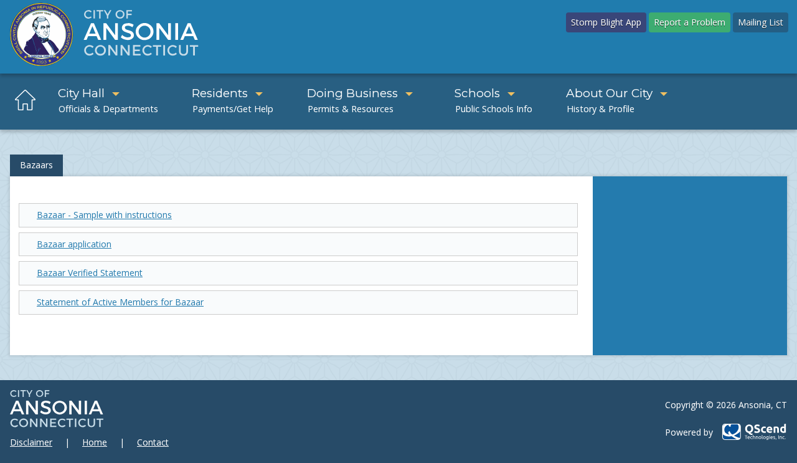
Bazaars (36, 165)
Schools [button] (477, 93)
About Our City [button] (609, 93)
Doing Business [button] (352, 93)
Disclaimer (31, 442)
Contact (153, 442)
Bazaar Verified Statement (90, 273)
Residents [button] (220, 93)
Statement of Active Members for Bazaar (120, 302)
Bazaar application (74, 244)
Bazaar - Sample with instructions (104, 215)
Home (94, 442)
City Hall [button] (81, 93)
